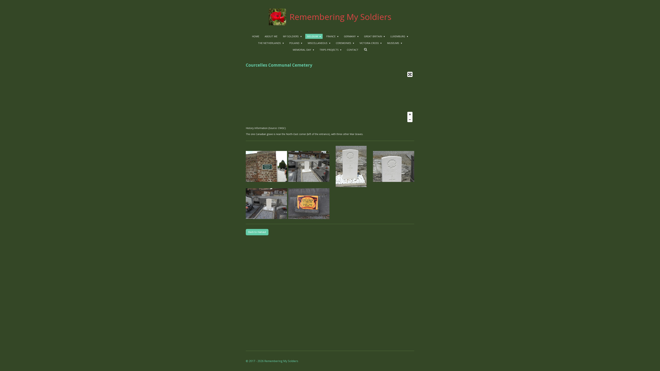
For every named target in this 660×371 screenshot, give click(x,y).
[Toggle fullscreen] (409, 74)
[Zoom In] (409, 114)
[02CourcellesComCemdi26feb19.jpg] (309, 204)
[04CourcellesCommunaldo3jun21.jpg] (393, 166)
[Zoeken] (365, 49)
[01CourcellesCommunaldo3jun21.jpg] (266, 166)
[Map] (330, 97)
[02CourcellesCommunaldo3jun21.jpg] (309, 166)
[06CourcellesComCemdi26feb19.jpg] (266, 204)
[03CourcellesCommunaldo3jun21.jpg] (351, 166)
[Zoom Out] (409, 119)
